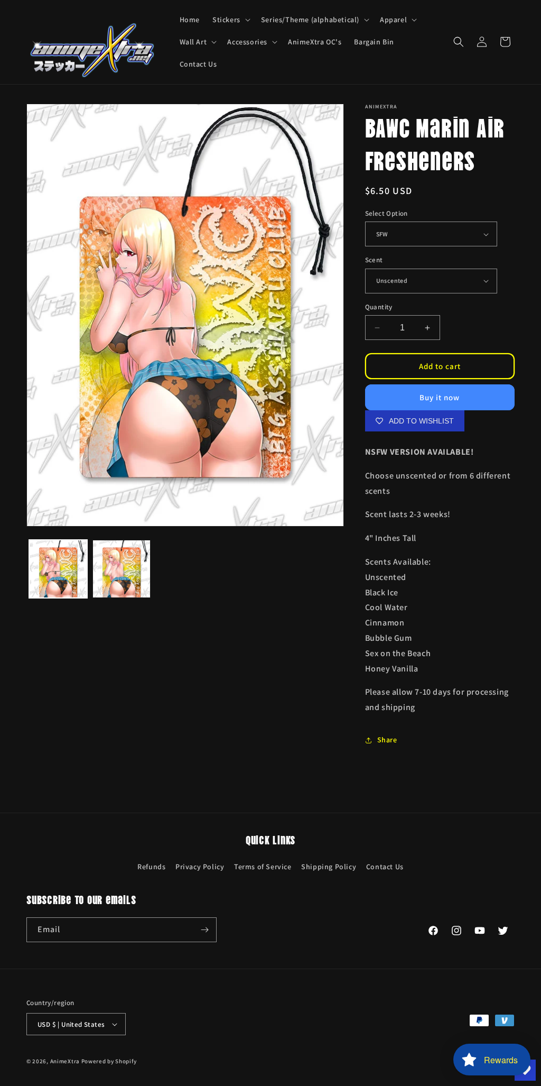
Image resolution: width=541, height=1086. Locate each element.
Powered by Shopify (109, 1061)
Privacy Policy (199, 866)
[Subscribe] (204, 929)
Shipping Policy (328, 866)
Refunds (151, 866)
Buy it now (439, 397)
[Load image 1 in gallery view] (58, 569)
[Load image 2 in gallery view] (121, 569)
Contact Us (385, 866)
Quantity (379, 306)
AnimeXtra (65, 1061)
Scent (374, 259)
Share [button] (387, 739)
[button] (230, 19)
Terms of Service (263, 866)
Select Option (386, 213)
